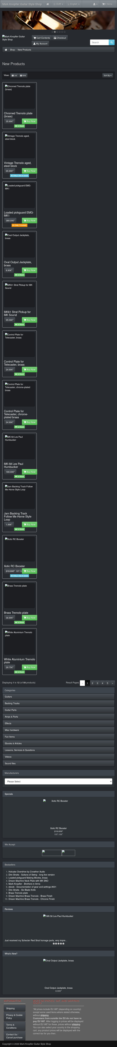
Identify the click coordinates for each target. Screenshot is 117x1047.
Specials (9, 793)
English (73, 3)
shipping (45, 1015)
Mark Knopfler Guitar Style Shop (22, 4)
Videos (8, 756)
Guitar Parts (10, 709)
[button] (10, 20)
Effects (8, 723)
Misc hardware (12, 729)
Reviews (9, 909)
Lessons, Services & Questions (20, 750)
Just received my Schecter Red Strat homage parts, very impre (35, 940)
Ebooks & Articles (13, 743)
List (15, 75)
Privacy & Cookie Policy (14, 1016)
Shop (12, 49)
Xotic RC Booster (58, 828)
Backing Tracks (12, 703)
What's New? (11, 953)
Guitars (8, 696)
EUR (58, 3)
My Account (41, 43)
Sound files (10, 763)
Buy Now (30, 121)
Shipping (10, 1008)
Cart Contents (43, 37)
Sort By (107, 75)
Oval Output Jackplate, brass (59, 987)
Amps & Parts (11, 716)
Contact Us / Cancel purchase (14, 1036)
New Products (24, 49)
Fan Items (10, 736)
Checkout (61, 37)
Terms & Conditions (11, 1026)
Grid (24, 75)
